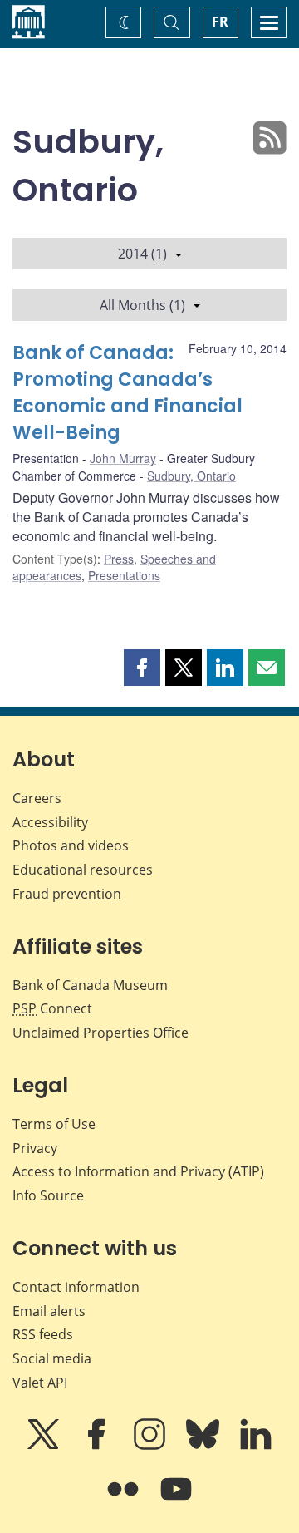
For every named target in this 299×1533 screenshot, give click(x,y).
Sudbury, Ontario (191, 475)
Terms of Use (54, 1124)
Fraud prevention (66, 894)
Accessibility (50, 822)
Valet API (39, 1382)
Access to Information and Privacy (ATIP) (138, 1171)
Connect (52, 1008)
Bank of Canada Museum (90, 985)
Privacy (34, 1148)
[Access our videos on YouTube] (176, 1500)
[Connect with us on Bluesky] (204, 1446)
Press (119, 558)
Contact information (76, 1287)
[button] (142, 667)
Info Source (48, 1195)
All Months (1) (142, 305)
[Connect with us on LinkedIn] (256, 1446)
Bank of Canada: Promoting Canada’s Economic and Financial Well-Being (127, 393)
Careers (36, 798)
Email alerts (49, 1311)
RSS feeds (42, 1334)
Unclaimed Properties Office (100, 1032)
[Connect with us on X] (44, 1446)
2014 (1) (142, 253)
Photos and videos (70, 845)
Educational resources (82, 869)
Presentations (124, 575)
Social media (51, 1358)
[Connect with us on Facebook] (98, 1446)
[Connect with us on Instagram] (151, 1446)
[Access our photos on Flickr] (124, 1500)
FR (220, 21)
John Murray (123, 458)
